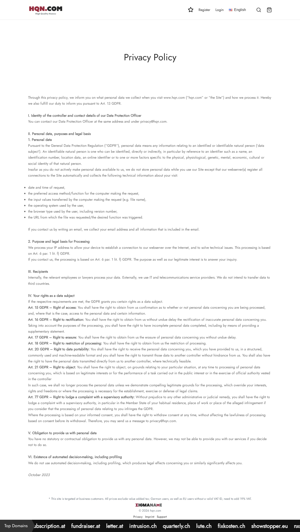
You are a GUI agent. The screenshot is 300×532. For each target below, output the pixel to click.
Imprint (149, 516)
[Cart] (269, 10)
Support (162, 516)
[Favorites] (190, 10)
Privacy (138, 516)
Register (204, 9)
